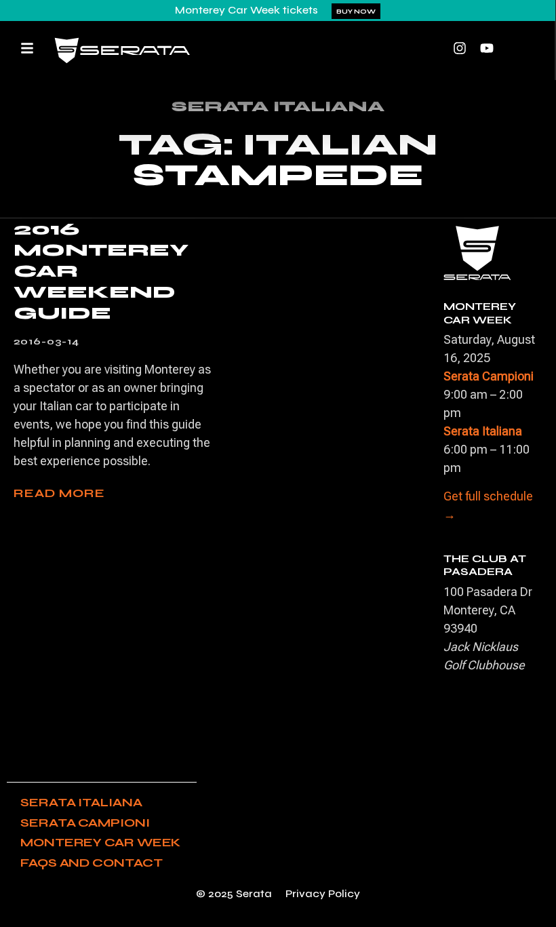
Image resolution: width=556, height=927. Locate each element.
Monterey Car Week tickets (246, 9)
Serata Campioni (85, 822)
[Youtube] (487, 48)
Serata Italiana (81, 802)
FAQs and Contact (91, 862)
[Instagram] (459, 48)
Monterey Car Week (100, 842)
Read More (59, 493)
